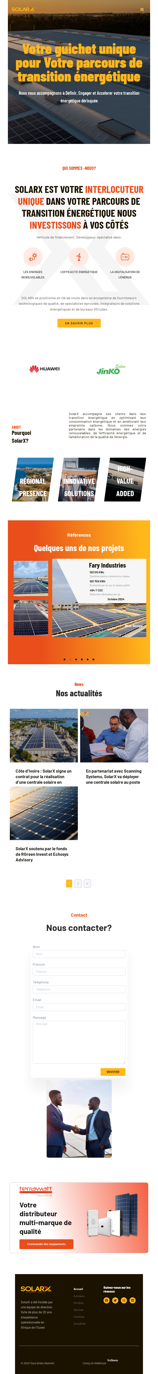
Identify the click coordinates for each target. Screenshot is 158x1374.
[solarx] (23, 9)
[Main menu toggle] (142, 9)
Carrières (79, 1316)
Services (79, 1309)
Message (39, 1017)
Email (37, 1000)
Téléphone (41, 982)
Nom (36, 947)
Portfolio (79, 1302)
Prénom (39, 964)
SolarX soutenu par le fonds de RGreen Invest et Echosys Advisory (42, 854)
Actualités (80, 1323)
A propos (79, 1296)
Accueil (78, 1289)
